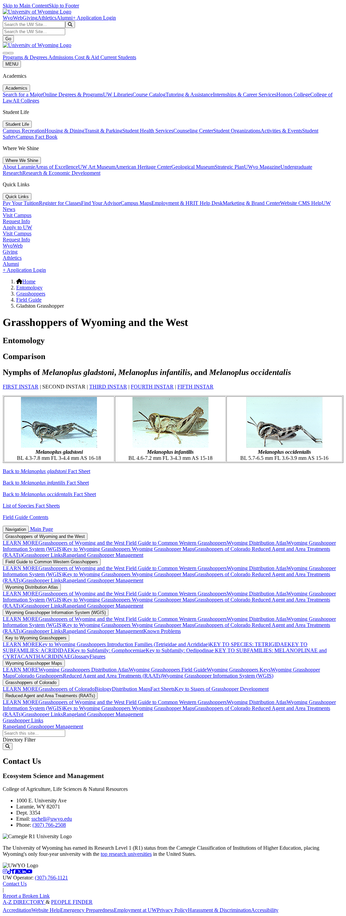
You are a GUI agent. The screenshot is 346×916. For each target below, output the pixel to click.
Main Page (41, 529)
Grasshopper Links (42, 555)
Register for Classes (60, 203)
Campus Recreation (24, 131)
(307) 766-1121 (51, 877)
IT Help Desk (208, 203)
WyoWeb (13, 18)
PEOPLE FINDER (72, 902)
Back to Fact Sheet (46, 471)
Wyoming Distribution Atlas (257, 543)
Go (8, 38)
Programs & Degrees (25, 57)
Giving (30, 18)
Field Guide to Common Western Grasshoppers (176, 543)
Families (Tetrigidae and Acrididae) (171, 644)
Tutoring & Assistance (189, 94)
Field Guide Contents (25, 517)
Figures (97, 656)
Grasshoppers (30, 294)
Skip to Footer (64, 5)
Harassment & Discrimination (219, 910)
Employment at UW (135, 910)
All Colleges (26, 100)
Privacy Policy (172, 910)
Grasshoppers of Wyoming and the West (45, 536)
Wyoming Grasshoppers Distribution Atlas (84, 670)
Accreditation (17, 910)
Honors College (293, 94)
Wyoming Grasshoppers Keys (239, 670)
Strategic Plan (229, 167)
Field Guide (29, 300)
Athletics (47, 18)
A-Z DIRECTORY (24, 902)
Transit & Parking (103, 131)
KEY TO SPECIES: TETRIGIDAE (248, 644)
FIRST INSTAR (21, 387)
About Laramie (19, 167)
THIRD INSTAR (108, 387)
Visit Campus (17, 215)
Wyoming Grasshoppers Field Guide (168, 670)
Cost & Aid (87, 57)
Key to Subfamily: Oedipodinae (180, 650)
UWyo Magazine (262, 167)
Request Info (16, 221)
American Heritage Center (143, 167)
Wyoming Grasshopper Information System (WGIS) (55, 612)
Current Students (118, 57)
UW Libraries (117, 94)
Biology (103, 689)
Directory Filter (19, 740)
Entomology (29, 287)
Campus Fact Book (36, 137)
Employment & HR (172, 203)
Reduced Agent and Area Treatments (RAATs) (112, 676)
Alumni (64, 18)
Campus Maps (136, 203)
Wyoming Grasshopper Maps (163, 549)
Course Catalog (149, 94)
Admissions (61, 57)
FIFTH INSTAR (195, 387)
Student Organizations (237, 131)
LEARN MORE (21, 543)
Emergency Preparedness (87, 910)
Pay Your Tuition (21, 203)
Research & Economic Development (61, 173)
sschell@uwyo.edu (51, 819)
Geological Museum (193, 167)
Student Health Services (147, 131)
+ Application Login (94, 18)
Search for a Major (23, 94)
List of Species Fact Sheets (31, 506)
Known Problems (162, 631)
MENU (11, 64)
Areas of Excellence (56, 167)
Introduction (120, 644)
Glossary (80, 656)
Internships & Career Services (244, 94)
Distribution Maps (131, 689)
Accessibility (264, 910)
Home (28, 281)
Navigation (15, 529)
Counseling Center (193, 131)
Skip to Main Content (26, 5)
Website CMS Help (301, 203)
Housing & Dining (64, 131)
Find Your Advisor (101, 203)
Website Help (45, 910)
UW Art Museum (96, 167)
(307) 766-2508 (49, 825)
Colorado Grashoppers (39, 676)
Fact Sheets (162, 689)
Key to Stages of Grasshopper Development (222, 689)
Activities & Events (281, 131)
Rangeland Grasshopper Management (103, 555)
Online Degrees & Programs (73, 94)
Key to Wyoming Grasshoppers (97, 549)
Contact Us (15, 884)
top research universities (126, 854)
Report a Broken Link (26, 896)
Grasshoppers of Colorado (223, 549)
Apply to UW (17, 227)
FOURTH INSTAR (152, 387)
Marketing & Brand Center (251, 203)
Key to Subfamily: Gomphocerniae (108, 650)
